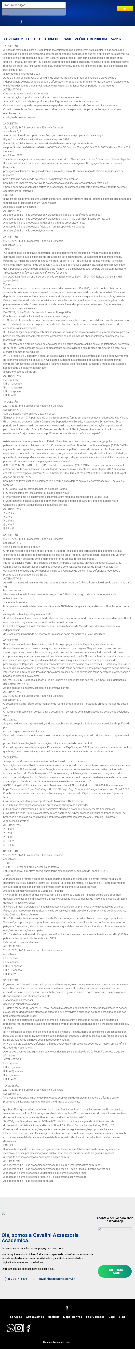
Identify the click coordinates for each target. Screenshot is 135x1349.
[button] (131, 21)
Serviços (16, 1316)
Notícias (53, 1316)
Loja (112, 1316)
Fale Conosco (95, 1316)
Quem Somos (35, 1316)
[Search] (5, 12)
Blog (122, 1316)
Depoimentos (72, 1316)
